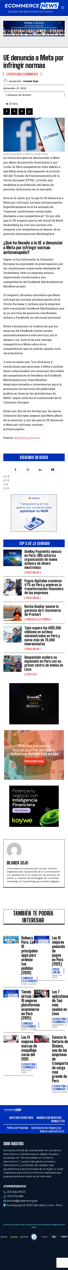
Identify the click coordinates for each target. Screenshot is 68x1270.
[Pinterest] (21, 111)
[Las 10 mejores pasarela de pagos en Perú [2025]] (41, 940)
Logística (31, 674)
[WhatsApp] (29, 111)
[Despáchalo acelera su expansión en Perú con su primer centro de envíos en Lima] (12, 663)
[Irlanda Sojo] (6, 81)
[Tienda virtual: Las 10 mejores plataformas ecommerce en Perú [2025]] (11, 994)
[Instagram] (28, 470)
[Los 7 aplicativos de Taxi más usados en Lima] (41, 994)
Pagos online (33, 572)
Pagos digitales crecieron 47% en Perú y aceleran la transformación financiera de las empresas (43, 587)
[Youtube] (52, 470)
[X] (14, 111)
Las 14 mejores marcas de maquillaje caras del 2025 (29, 1048)
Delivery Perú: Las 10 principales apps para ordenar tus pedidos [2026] (29, 955)
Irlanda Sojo (30, 81)
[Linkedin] (40, 470)
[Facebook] (15, 470)
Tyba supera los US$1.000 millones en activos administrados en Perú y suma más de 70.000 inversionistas (42, 636)
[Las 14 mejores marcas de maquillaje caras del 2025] (11, 1039)
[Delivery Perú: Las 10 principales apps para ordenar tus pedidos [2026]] (11, 940)
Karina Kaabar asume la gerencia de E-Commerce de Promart (42, 610)
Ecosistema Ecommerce (22, 74)
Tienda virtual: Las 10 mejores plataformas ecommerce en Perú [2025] (30, 1004)
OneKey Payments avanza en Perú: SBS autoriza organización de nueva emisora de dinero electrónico (42, 559)
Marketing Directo (27, 438)
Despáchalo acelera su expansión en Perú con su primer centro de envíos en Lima (43, 663)
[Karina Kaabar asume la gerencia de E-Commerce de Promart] (12, 612)
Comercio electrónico (38, 619)
